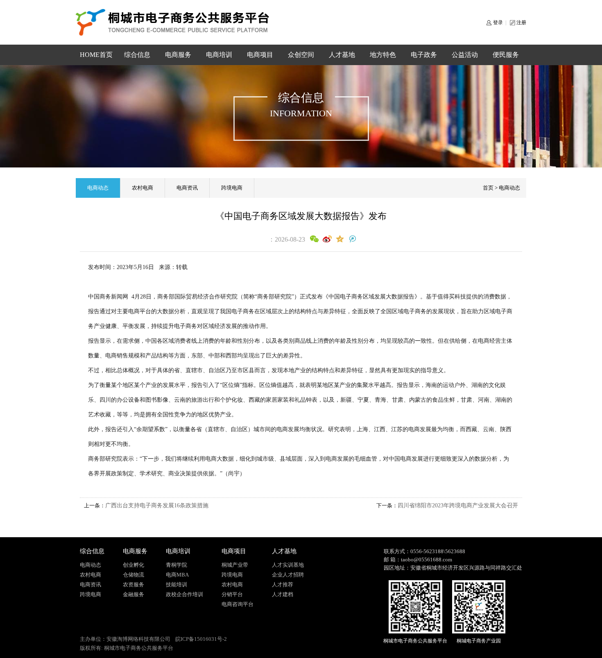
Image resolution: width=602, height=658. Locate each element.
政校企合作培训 (184, 594)
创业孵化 (133, 565)
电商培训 (219, 54)
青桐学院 (176, 565)
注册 (521, 22)
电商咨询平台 (237, 604)
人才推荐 (282, 584)
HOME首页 (96, 54)
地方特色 (383, 54)
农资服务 (133, 584)
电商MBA (177, 575)
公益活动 (465, 54)
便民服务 (506, 54)
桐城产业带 (235, 565)
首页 (488, 188)
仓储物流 (133, 575)
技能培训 (176, 584)
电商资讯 (187, 188)
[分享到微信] (314, 239)
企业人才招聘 (288, 575)
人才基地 (342, 54)
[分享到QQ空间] (340, 239)
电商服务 (178, 54)
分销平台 (232, 594)
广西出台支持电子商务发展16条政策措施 (156, 505)
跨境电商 (231, 188)
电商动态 (98, 188)
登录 (498, 22)
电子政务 (424, 54)
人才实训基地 (288, 565)
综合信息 (137, 54)
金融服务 (133, 594)
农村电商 (142, 188)
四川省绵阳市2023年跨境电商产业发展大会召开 (458, 505)
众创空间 (301, 54)
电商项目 (260, 54)
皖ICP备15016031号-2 (201, 639)
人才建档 (282, 594)
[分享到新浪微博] (327, 239)
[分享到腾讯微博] (352, 239)
